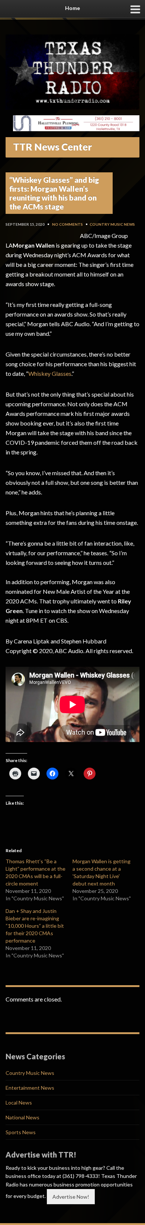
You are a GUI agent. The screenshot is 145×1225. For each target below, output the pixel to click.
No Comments (67, 224)
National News (22, 1117)
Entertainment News (30, 1088)
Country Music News (112, 224)
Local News (19, 1102)
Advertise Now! (70, 1196)
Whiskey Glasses (49, 373)
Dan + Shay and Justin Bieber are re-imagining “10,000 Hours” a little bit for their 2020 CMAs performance (35, 926)
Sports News (21, 1132)
